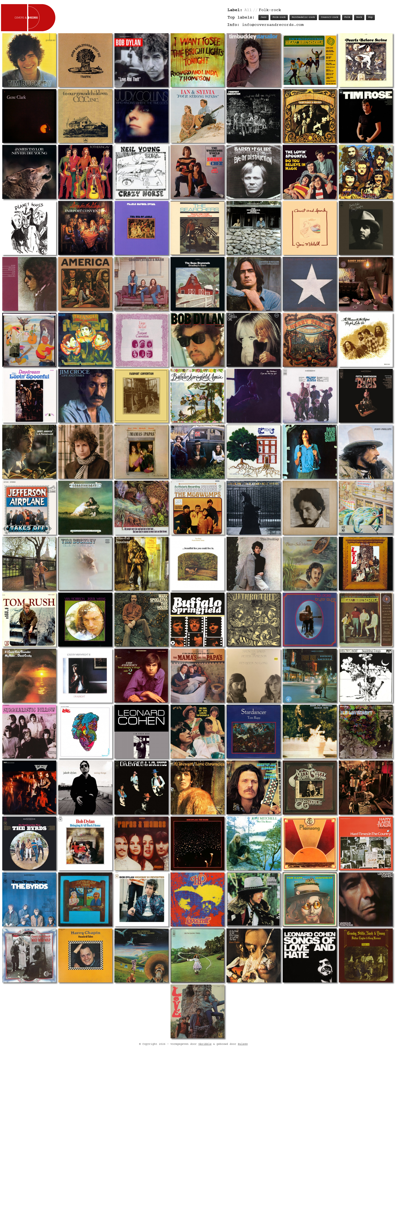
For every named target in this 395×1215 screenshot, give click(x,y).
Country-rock (329, 17)
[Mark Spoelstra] (141, 620)
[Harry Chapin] (85, 955)
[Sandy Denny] (366, 284)
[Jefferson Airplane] (29, 508)
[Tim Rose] (366, 116)
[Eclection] (29, 788)
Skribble (204, 1044)
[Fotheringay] (85, 172)
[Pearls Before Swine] (366, 60)
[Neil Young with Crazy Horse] (141, 172)
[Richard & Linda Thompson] (198, 60)
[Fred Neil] (310, 676)
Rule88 (243, 1044)
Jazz (263, 17)
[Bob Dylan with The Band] (29, 228)
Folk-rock (279, 17)
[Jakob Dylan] (85, 788)
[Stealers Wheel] (366, 172)
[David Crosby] (29, 676)
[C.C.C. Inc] (85, 116)
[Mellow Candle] (366, 676)
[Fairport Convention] (254, 116)
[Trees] (254, 452)
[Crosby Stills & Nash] (141, 284)
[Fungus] (85, 899)
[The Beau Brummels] (310, 60)
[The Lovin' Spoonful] (310, 172)
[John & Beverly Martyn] (85, 508)
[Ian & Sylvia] (198, 116)
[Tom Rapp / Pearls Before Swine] (198, 564)
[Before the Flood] (198, 844)
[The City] (198, 452)
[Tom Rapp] (254, 732)
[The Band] (29, 340)
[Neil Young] (310, 284)
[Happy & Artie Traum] (366, 844)
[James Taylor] (29, 172)
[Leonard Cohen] (141, 732)
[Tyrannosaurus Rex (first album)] (141, 508)
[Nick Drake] (310, 620)
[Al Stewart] (198, 788)
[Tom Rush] (29, 620)
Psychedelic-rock (303, 17)
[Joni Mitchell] (310, 228)
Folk (347, 17)
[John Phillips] (366, 452)
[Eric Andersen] (141, 676)
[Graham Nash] (310, 732)
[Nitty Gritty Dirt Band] (310, 788)
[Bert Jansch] (29, 452)
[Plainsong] (310, 844)
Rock (359, 17)
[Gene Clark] (29, 116)
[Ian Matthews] (254, 396)
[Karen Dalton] (254, 955)
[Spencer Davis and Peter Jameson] (254, 676)
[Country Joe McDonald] (254, 788)
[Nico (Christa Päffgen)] (254, 340)
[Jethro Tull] (141, 564)
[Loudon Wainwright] (85, 676)
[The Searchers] (198, 228)
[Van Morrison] (85, 620)
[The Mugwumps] (198, 508)
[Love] (366, 564)
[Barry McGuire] (254, 172)
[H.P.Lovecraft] (366, 732)
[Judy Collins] (141, 116)
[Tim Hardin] (366, 228)
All (248, 10)
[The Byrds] (254, 228)
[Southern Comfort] (366, 508)
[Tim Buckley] (29, 60)
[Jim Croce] (85, 396)
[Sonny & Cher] (198, 172)
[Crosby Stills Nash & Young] (366, 955)
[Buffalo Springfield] (310, 116)
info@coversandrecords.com (273, 25)
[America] (85, 284)
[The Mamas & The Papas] (366, 340)
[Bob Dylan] (141, 60)
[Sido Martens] (310, 564)
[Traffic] (85, 60)
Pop (370, 17)
